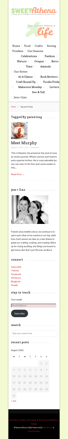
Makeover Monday (30, 87)
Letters (54, 87)
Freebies (17, 51)
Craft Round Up (25, 81)
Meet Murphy (24, 142)
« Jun (13, 400)
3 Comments (34, 147)
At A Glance (25, 76)
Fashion (50, 56)
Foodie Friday (52, 81)
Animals (45, 66)
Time (29, 66)
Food (27, 45)
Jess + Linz (20, 97)
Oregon (39, 61)
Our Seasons (35, 51)
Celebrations (29, 56)
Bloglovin (15, 281)
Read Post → (18, 174)
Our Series (20, 71)
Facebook (16, 274)
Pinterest (16, 277)
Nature (22, 61)
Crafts (39, 45)
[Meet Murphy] (19, 138)
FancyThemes (34, 431)
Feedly (14, 285)
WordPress (47, 427)
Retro (55, 61)
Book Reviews (49, 76)
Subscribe (16, 266)
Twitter (15, 270)
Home (16, 45)
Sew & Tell (38, 92)
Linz (26, 147)
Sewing (51, 45)
